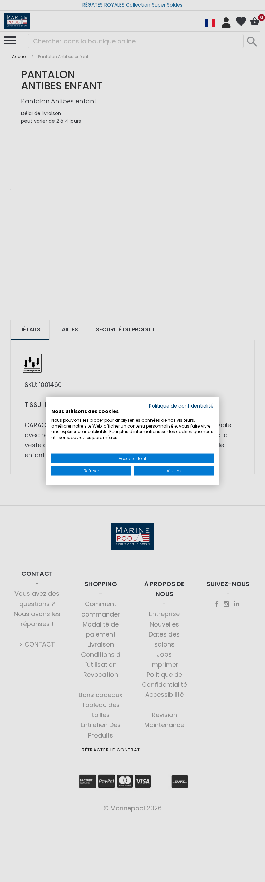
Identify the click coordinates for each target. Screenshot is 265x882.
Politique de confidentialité (181, 406)
